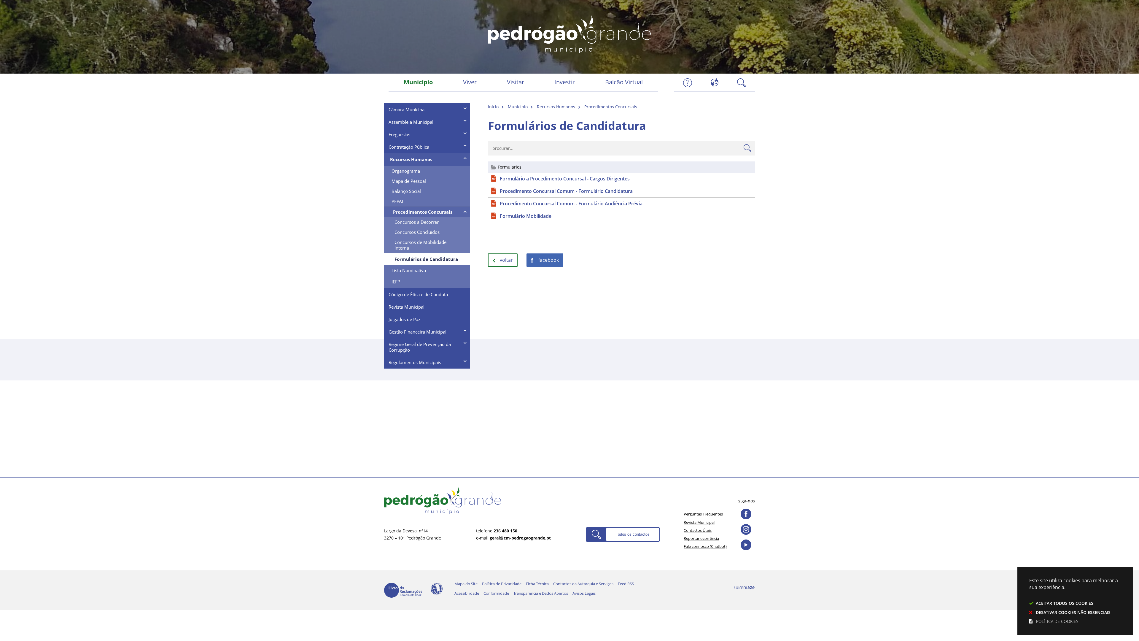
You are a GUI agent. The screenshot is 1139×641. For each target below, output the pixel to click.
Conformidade (496, 593)
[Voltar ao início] (569, 33)
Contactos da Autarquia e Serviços (583, 583)
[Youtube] (746, 545)
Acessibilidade (437, 589)
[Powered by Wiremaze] (744, 587)
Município (518, 107)
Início (493, 107)
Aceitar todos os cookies (1064, 603)
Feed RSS (626, 583)
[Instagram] (746, 529)
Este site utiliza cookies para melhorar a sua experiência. (1073, 600)
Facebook (548, 260)
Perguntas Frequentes (703, 514)
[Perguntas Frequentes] (687, 82)
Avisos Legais (584, 593)
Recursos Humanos (556, 107)
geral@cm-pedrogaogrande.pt (520, 538)
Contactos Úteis (698, 530)
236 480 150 (505, 531)
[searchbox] (621, 148)
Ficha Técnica (537, 583)
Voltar (506, 260)
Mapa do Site (466, 583)
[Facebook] (746, 514)
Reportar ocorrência (701, 538)
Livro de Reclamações (403, 590)
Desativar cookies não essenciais (1073, 612)
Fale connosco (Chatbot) (705, 546)
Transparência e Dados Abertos (540, 593)
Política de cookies (1057, 621)
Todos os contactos (633, 534)
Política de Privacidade (501, 583)
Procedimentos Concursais (610, 107)
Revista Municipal (699, 522)
